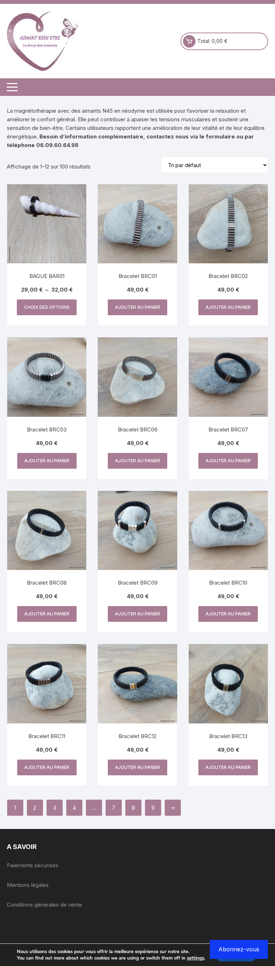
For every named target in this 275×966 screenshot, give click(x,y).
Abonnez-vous (238, 949)
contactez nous (167, 136)
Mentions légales (28, 885)
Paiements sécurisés (32, 865)
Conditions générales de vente (44, 904)
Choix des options (46, 307)
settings (195, 958)
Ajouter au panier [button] (137, 307)
